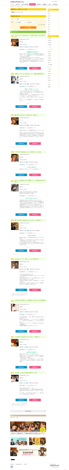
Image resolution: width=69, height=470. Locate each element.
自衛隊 (49, 73)
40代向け (49, 55)
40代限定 (49, 42)
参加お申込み (21, 68)
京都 (49, 24)
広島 (49, 29)
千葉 (49, 22)
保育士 (49, 84)
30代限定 (49, 40)
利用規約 (25, 464)
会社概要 (11, 464)
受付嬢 (49, 80)
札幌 (49, 33)
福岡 (49, 18)
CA (48, 82)
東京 (49, 11)
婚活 (49, 62)
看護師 (49, 86)
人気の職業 (50, 64)
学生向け (49, 69)
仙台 (49, 31)
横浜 (49, 20)
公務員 (49, 71)
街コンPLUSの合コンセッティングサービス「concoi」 (28, 451)
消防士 (49, 75)
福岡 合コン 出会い (14, 417)
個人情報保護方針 (18, 464)
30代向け (49, 53)
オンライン (50, 66)
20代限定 (49, 38)
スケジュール (18, 6)
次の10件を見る (28, 411)
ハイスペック (50, 49)
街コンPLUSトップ (13, 6)
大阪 (49, 13)
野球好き (49, 60)
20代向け (49, 51)
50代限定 (49, 44)
